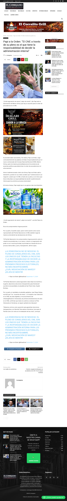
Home (4, 35)
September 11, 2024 (32, 276)
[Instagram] (56, 1)
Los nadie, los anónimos (9, 369)
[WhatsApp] (26, 59)
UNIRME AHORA (33, 461)
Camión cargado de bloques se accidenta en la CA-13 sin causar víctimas (34, 370)
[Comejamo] (4, 55)
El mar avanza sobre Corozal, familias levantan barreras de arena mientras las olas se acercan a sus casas (58, 54)
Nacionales (9, 35)
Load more (53, 86)
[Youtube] (63, 1)
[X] (58, 1)
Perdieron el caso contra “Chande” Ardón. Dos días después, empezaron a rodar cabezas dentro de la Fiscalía (9, 411)
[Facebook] (54, 1)
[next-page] (7, 418)
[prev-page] (4, 418)
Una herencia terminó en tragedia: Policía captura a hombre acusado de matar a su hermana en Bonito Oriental (58, 72)
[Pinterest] (22, 59)
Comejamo (9, 55)
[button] (62, 19)
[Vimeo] (60, 1)
